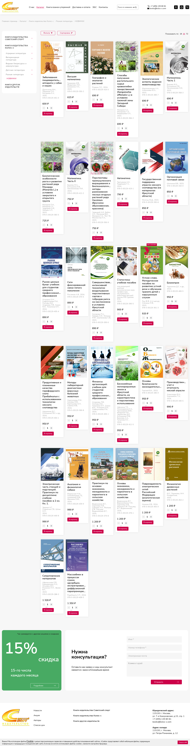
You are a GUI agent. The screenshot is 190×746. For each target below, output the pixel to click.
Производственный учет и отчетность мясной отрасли (176, 386)
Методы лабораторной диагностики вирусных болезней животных (75, 389)
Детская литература (15, 70)
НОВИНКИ (11, 78)
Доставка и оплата (81, 7)
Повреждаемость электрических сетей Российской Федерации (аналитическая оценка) (151, 492)
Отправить (158, 682)
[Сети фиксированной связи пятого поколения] (77, 262)
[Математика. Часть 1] (176, 57)
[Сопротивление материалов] (52, 555)
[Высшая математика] (77, 57)
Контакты (103, 7)
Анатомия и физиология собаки (74, 487)
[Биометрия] (176, 262)
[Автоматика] (127, 158)
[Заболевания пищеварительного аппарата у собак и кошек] (52, 57)
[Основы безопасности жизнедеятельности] (151, 362)
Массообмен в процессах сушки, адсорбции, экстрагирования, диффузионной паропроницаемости (77, 583)
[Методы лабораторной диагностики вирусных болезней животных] (77, 362)
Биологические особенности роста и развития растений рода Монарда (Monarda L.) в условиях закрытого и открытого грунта (52, 188)
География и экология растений (99, 81)
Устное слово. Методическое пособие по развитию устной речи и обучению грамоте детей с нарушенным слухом (151, 288)
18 (181, 34)
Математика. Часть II (74, 180)
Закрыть (182, 742)
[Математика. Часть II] (77, 158)
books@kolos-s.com (158, 8)
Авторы (37, 720)
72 (187, 34)
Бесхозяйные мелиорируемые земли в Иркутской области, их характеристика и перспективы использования (126, 393)
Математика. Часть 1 (174, 79)
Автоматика (123, 178)
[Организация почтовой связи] (176, 158)
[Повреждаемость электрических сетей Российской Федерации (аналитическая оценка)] (151, 464)
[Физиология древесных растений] (176, 464)
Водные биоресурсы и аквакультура (16, 64)
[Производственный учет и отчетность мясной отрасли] (176, 362)
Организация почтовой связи (175, 178)
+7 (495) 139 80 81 (158, 6)
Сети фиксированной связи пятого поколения (76, 286)
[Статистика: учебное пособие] (127, 261)
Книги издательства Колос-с (16, 46)
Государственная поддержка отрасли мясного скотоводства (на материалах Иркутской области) (151, 187)
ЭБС (94, 7)
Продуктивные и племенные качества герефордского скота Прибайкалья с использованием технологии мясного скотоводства (51, 395)
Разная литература (15, 74)
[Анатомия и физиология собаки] (77, 464)
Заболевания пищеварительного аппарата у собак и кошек (52, 81)
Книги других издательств (12, 85)
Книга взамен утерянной (58, 7)
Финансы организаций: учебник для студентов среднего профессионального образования (102, 390)
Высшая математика (73, 78)
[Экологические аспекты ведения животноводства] (151, 58)
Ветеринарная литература (12, 58)
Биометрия (173, 282)
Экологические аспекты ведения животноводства (151, 82)
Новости (38, 710)
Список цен (39, 725)
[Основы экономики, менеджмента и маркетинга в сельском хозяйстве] (127, 464)
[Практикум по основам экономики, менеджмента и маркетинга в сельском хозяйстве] (102, 464)
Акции (37, 715)
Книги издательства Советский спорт (16, 38)
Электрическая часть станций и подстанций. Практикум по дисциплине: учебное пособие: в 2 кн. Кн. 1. (51, 494)
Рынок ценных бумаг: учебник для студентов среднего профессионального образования (52, 289)
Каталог (40, 7)
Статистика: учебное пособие (126, 281)
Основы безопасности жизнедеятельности (152, 384)
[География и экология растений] (102, 57)
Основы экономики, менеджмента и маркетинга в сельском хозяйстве (126, 490)
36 (184, 34)
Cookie (29, 741)
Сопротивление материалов (51, 577)
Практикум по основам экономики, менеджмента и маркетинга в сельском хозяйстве (101, 491)
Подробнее (38, 685)
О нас (31, 7)
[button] (31, 38)
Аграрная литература (16, 53)
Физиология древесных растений (174, 487)
